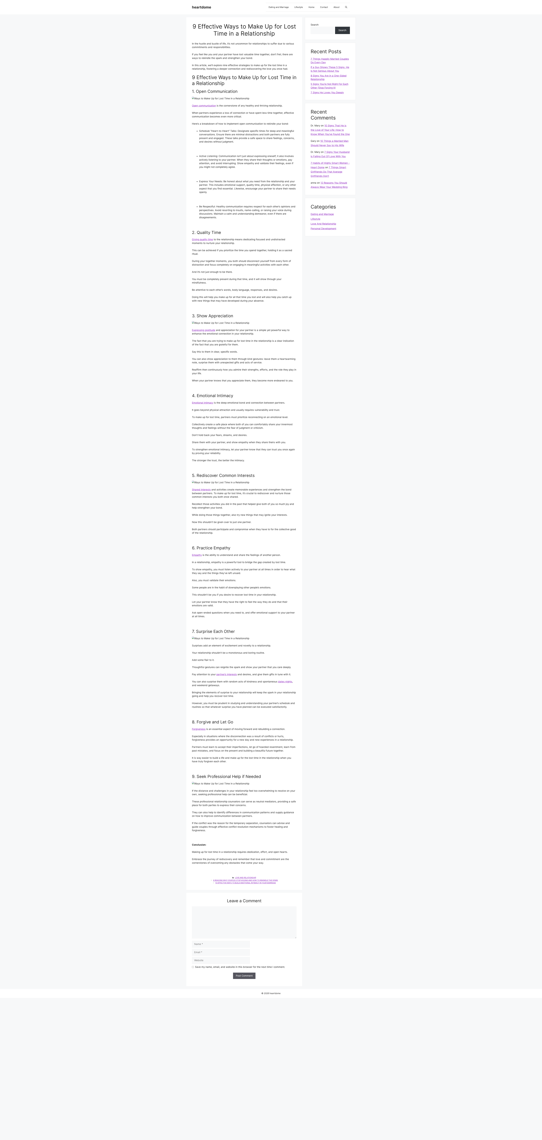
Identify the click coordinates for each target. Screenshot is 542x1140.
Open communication (204, 105)
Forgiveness (199, 729)
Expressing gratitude (203, 330)
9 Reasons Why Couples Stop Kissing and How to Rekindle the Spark (245, 880)
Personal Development (323, 228)
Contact (324, 7)
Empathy (197, 555)
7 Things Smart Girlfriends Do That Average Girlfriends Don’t (328, 171)
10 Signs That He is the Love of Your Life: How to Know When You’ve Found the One (330, 130)
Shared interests (201, 489)
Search (315, 24)
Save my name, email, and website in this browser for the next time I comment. (240, 967)
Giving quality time (202, 239)
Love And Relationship (245, 878)
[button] (346, 7)
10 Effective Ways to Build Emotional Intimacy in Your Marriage (245, 883)
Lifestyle (298, 7)
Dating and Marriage (279, 7)
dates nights (285, 681)
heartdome (201, 7)
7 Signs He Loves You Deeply (327, 92)
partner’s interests (226, 674)
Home (311, 7)
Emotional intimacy (202, 402)
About (336, 7)
